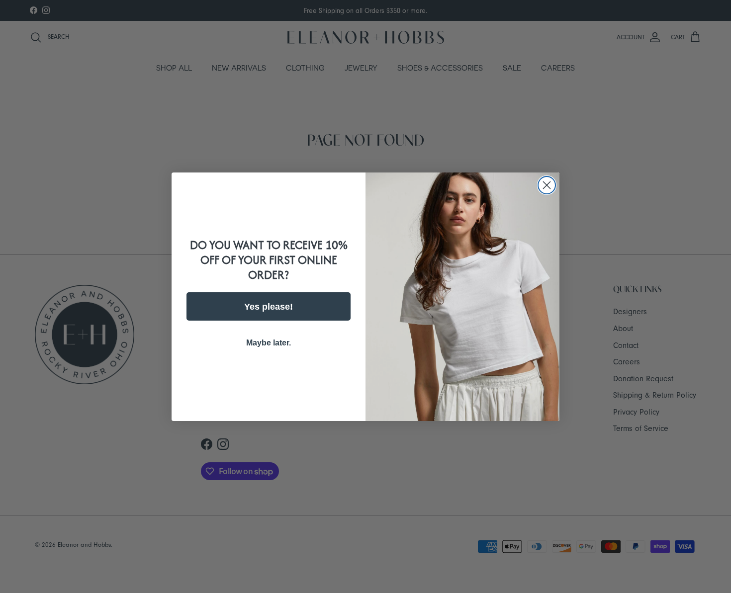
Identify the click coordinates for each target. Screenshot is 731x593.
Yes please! (268, 307)
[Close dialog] (546, 185)
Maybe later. (268, 343)
